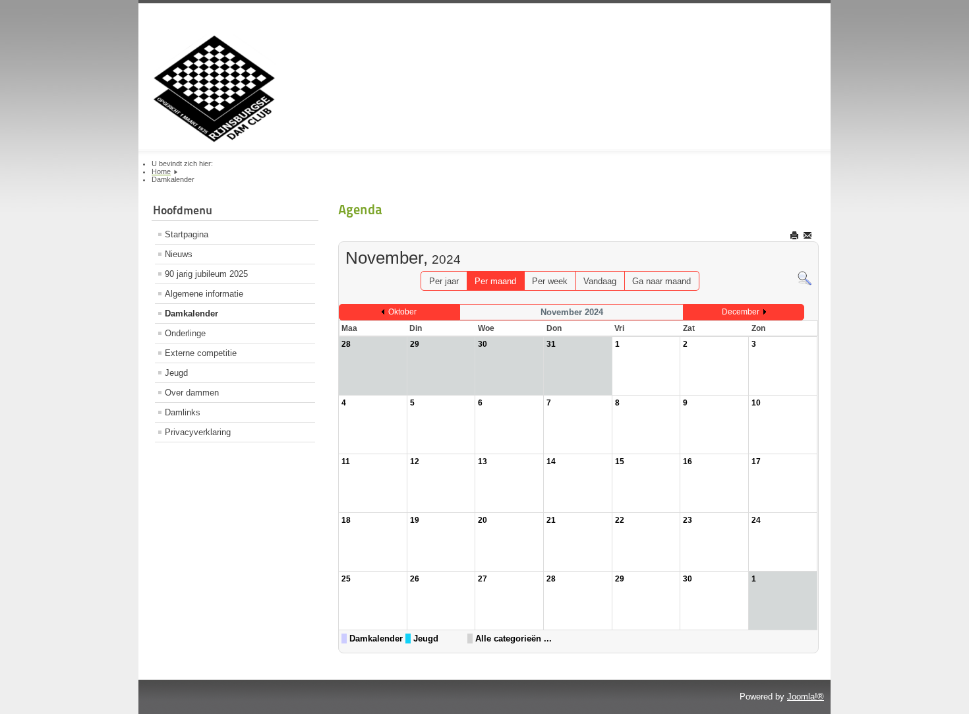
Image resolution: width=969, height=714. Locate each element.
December (740, 311)
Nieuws (178, 254)
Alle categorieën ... (513, 638)
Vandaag (599, 281)
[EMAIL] (808, 235)
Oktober (402, 311)
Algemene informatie (204, 294)
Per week (550, 281)
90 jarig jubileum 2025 (206, 274)
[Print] (795, 235)
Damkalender (191, 313)
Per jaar (444, 281)
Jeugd (176, 373)
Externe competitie (201, 353)
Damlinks (182, 412)
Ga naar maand (661, 281)
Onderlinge (185, 333)
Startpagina (186, 234)
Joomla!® (805, 696)
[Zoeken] (804, 278)
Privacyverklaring (198, 432)
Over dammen (192, 393)
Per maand (495, 281)
